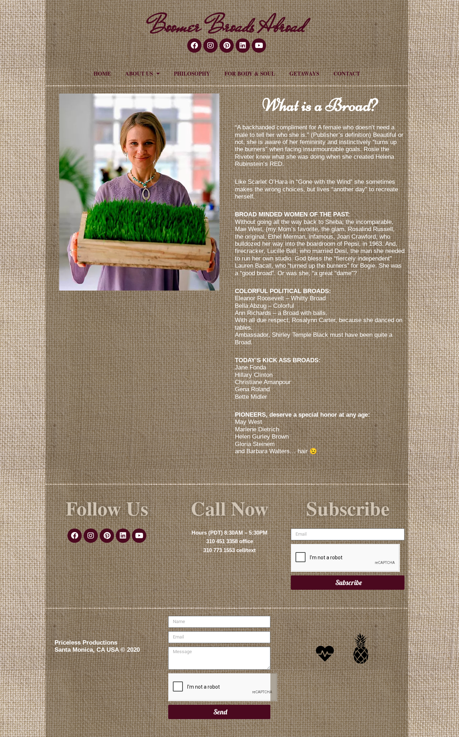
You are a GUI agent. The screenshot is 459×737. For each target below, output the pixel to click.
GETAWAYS (304, 73)
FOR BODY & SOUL (249, 73)
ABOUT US (139, 73)
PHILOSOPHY (192, 73)
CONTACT (346, 73)
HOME (102, 73)
